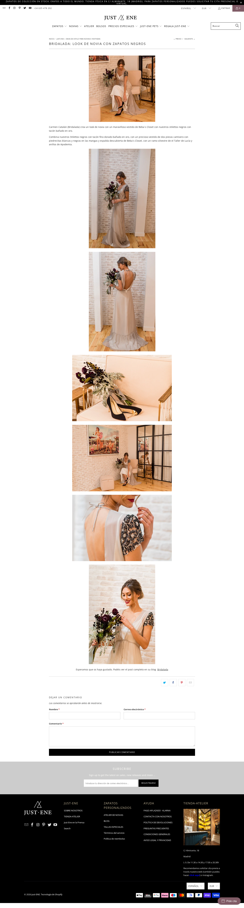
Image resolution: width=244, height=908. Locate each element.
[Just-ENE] (120, 17)
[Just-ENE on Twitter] (24, 8)
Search (67, 828)
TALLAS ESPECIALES (113, 826)
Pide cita (231, 901)
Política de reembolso (114, 838)
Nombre (54, 709)
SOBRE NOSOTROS (73, 810)
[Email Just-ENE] (3, 8)
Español (186, 8)
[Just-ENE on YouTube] (29, 8)
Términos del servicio (114, 832)
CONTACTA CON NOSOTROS (158, 816)
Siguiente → (189, 39)
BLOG (106, 820)
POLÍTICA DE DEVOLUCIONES (158, 822)
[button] (59, 26)
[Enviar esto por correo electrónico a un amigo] (190, 682)
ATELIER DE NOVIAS (113, 814)
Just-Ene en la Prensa (74, 822)
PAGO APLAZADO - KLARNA (157, 810)
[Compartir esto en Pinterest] (181, 682)
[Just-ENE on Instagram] (14, 8)
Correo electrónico (135, 709)
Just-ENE (36, 894)
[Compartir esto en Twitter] (164, 682)
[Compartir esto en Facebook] (173, 682)
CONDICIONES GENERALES (157, 834)
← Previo (177, 39)
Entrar (225, 8)
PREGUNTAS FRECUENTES (156, 828)
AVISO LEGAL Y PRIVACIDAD (157, 840)
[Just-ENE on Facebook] (9, 8)
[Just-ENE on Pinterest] (19, 8)
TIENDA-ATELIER (72, 816)
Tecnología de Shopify (51, 894)
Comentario (56, 723)
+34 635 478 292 (43, 8)
